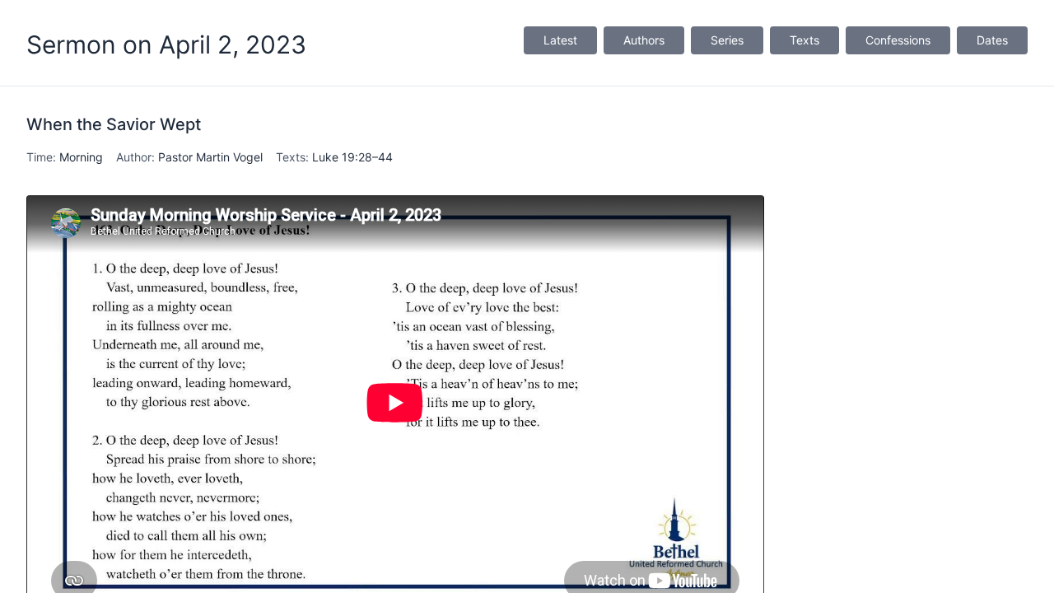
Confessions (897, 40)
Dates (992, 40)
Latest (560, 40)
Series (727, 40)
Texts (804, 40)
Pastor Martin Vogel (210, 157)
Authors (644, 40)
